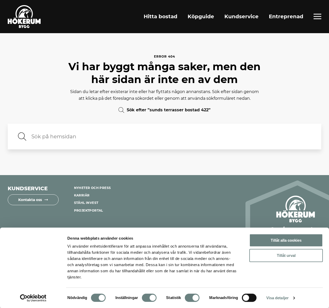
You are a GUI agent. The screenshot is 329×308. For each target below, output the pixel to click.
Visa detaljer (277, 298)
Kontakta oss (30, 200)
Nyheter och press (92, 188)
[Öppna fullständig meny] (317, 16)
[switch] (149, 298)
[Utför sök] (22, 136)
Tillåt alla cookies (286, 240)
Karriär (82, 195)
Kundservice (241, 16)
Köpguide (201, 16)
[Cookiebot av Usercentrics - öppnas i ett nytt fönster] (33, 298)
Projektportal (88, 210)
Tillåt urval (286, 255)
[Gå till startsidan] (24, 16)
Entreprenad (286, 16)
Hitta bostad (160, 16)
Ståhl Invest (86, 203)
